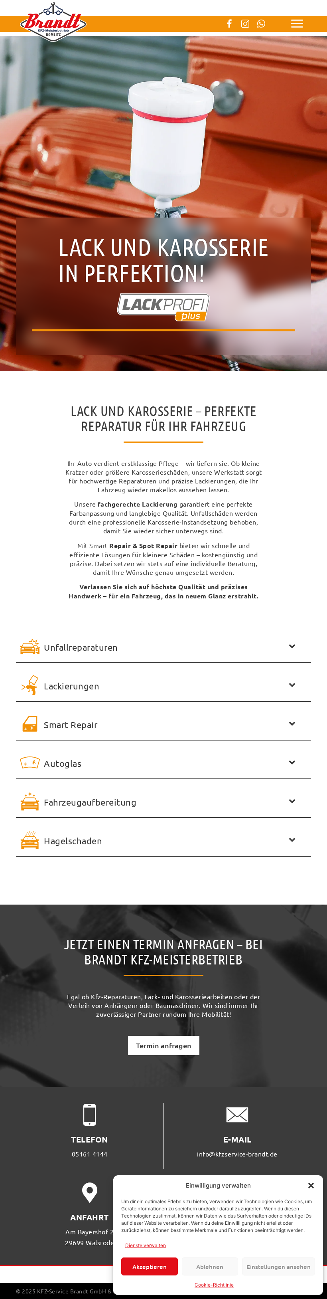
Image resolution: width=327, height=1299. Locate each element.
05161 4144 (90, 1154)
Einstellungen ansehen (278, 1267)
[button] (311, 1186)
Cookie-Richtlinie (214, 1285)
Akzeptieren (149, 1267)
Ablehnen (209, 1267)
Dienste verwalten (145, 1245)
